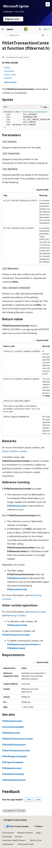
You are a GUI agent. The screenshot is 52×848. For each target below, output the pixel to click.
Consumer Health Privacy (13, 840)
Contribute (7, 836)
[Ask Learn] (43, 35)
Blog (38, 832)
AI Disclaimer (8, 832)
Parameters (9, 71)
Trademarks (7, 844)
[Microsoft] (26, 29)
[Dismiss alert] (48, 4)
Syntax (7, 67)
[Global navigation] (2, 29)
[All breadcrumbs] (4, 35)
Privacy (18, 836)
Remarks (8, 78)
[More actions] (47, 35)
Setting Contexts (37, 611)
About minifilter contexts (14, 451)
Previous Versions (25, 832)
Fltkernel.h (14, 35)
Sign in (47, 29)
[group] (26, 119)
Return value (10, 74)
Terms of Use (35, 840)
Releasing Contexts (16, 615)
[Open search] (40, 29)
